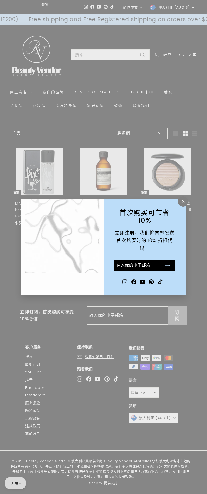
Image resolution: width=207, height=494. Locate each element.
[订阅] (167, 265)
